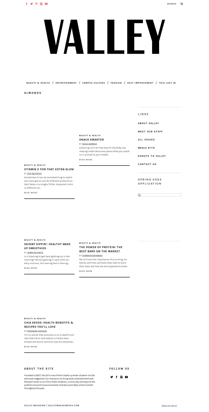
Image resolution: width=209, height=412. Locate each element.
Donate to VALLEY (152, 156)
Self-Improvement (140, 83)
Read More (30, 193)
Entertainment (66, 83)
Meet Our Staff (150, 131)
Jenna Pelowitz (35, 252)
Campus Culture (93, 83)
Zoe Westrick (34, 173)
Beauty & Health (38, 83)
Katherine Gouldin (37, 331)
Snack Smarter (91, 139)
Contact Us (147, 164)
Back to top (168, 405)
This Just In (167, 83)
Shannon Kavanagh (92, 256)
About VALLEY (148, 123)
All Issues (146, 139)
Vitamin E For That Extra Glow (49, 169)
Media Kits (146, 147)
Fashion (116, 83)
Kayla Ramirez (89, 144)
